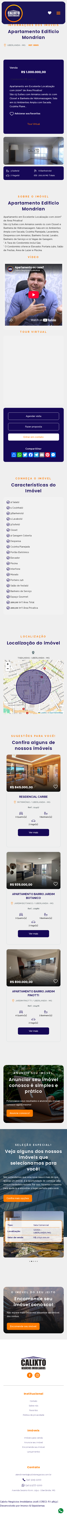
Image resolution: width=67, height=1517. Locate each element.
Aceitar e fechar (34, 1508)
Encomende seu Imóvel (33, 1447)
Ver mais (33, 832)
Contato (33, 1401)
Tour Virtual (33, 124)
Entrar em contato (33, 437)
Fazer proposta (33, 426)
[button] (58, 13)
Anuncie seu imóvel (33, 1442)
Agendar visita (33, 416)
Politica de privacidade (33, 1415)
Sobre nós (33, 1406)
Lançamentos (33, 1452)
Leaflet (43, 712)
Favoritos (33, 1410)
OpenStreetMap (56, 712)
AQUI (39, 1501)
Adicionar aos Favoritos (27, 113)
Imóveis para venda (33, 1438)
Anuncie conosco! (20, 1113)
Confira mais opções (18, 1198)
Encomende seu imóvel (23, 1326)
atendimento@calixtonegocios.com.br (33, 1474)
